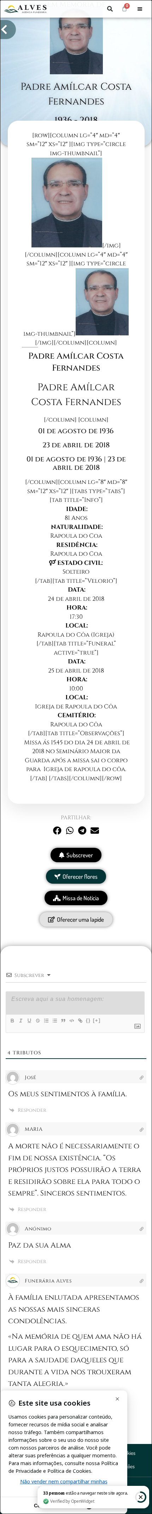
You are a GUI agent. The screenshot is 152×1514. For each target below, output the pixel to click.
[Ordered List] (46, 1020)
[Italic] (20, 1020)
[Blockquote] (63, 1020)
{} (88, 1020)
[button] (110, 9)
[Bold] (12, 1020)
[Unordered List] (54, 1020)
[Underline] (29, 1020)
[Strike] (37, 1020)
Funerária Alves (48, 1281)
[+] (97, 1020)
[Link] (80, 1020)
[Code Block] (71, 1020)
